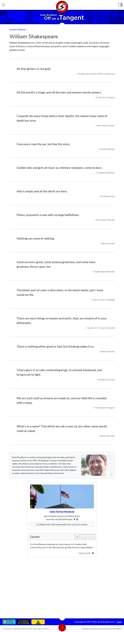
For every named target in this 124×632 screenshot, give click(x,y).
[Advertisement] (62, 585)
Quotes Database (17, 29)
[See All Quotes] (77, 536)
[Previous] (83, 536)
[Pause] (88, 536)
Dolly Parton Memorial (62, 511)
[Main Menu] (3, 5)
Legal (119, 622)
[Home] (62, 5)
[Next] (92, 536)
